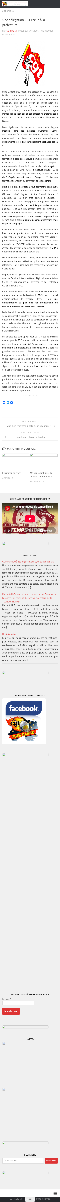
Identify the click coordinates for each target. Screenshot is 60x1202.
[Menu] (56, 4)
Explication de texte (11, 473)
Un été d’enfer (9, 634)
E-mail (6, 999)
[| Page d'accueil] (19, 3)
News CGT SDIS (30, 555)
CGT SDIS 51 (8, 11)
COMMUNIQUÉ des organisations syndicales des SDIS (28, 561)
